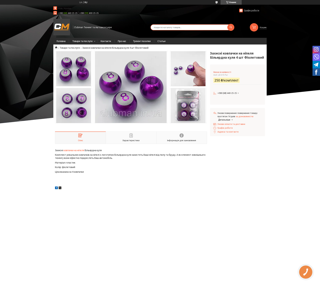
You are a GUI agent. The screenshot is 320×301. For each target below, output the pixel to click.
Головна (61, 41)
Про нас (122, 41)
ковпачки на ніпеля (74, 150)
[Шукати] (230, 27)
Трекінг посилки (142, 41)
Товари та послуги (82, 41)
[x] (60, 188)
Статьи (162, 41)
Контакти (106, 41)
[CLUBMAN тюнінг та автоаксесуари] (61, 27)
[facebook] (56, 188)
